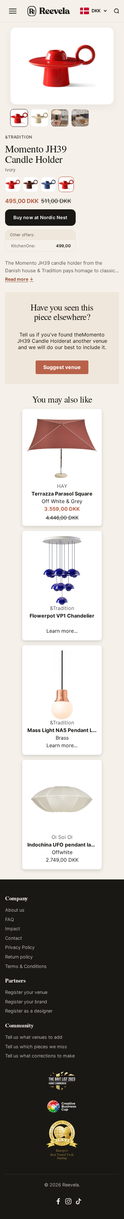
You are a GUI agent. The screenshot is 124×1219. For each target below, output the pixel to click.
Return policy (19, 956)
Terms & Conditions (26, 966)
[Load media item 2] (39, 118)
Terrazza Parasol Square (62, 493)
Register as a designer (28, 1010)
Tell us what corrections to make (40, 1055)
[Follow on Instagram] (68, 1203)
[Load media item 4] (80, 118)
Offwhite (62, 852)
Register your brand (26, 1001)
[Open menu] (12, 11)
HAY (62, 486)
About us (14, 910)
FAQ (9, 919)
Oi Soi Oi (62, 837)
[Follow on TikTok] (78, 1203)
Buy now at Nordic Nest (40, 217)
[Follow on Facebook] (58, 1203)
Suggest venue (62, 367)
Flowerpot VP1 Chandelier (62, 616)
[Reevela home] (48, 11)
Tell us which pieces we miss (36, 1046)
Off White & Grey (62, 501)
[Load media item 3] (60, 118)
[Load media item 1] (19, 118)
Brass (62, 738)
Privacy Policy (20, 947)
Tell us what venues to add (33, 1037)
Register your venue (26, 992)
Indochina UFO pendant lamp (62, 844)
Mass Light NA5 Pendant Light (62, 730)
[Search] (116, 11)
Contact (13, 938)
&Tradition (18, 136)
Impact (12, 928)
